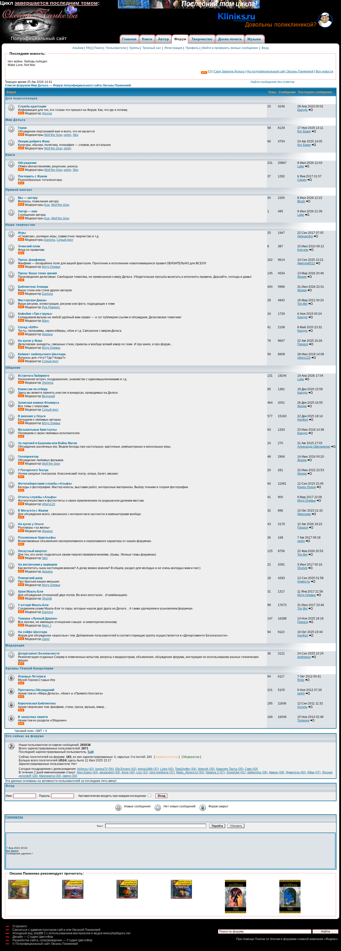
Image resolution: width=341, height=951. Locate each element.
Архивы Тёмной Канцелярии (29, 668)
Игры (22, 233)
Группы (134, 48)
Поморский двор (30, 578)
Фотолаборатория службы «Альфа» (45, 483)
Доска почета (230, 39)
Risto (300, 680)
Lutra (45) (166, 769)
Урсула (47, 113)
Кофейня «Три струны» (35, 314)
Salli (91, 752)
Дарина (47, 334)
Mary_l (46, 625)
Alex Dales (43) (87, 772)
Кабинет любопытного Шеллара (42, 354)
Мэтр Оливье (51, 267)
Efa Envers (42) (125, 769)
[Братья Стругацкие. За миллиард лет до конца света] (181, 898)
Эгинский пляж (29, 246)
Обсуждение (27, 163)
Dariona (49, 240)
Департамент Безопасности (38, 653)
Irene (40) (128, 772)
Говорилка (14, 817)
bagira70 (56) (104, 769)
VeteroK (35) (206, 769)
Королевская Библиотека (37, 703)
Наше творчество (20, 225)
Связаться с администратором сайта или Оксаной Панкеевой (56, 930)
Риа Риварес (51, 307)
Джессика (304, 514)
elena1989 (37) (148, 769)
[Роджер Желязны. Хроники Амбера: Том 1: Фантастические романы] (235, 912)
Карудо (302, 110)
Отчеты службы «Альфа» (37, 497)
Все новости (324, 71)
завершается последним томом (56, 3)
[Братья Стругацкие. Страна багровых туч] (72, 898)
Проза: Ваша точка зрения (37, 273)
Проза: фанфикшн (31, 260)
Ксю (47, 205)
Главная (129, 39)
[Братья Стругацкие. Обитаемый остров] (18, 898)
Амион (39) (276, 772)
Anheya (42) (85, 769)
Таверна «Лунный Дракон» (37, 618)
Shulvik (302, 568)
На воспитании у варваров (37, 564)
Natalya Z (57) (215, 772)
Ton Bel (302, 304)
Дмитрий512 (306, 263)
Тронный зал (152, 48)
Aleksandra (305, 236)
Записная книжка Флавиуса (38, 402)
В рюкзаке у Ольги (31, 416)
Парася (302, 344)
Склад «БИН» (28, 327)
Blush (301, 201)
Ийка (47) (314, 772)
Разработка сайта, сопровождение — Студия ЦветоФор (52, 940)
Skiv (75, 135)
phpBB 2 (40, 933)
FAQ (89, 48)
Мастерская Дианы (32, 300)
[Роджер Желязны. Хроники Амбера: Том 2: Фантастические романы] (290, 912)
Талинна (303, 720)
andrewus (304, 657)
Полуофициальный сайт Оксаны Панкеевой (46, 944)
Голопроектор (28, 456)
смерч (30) (69, 776)
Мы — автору (28, 198)
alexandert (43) (109, 772)
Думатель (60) (296, 772)
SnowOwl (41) (236, 772)
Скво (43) (251, 769)
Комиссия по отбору (33, 389)
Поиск (98, 48)
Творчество (201, 39)
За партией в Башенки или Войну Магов (47, 443)
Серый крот (65, 240)
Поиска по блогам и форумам (275, 939)
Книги (147, 39)
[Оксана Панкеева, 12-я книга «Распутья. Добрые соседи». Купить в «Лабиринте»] (189, 7)
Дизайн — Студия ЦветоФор (32, 937)
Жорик (302, 277)
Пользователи (116, 48)
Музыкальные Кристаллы (37, 429)
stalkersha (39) (257, 772)
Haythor (302, 419)
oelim (67, 135)
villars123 (304, 357)
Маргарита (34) (50, 776)
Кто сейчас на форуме (25, 736)
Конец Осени (306, 487)
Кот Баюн (304, 131)
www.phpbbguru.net (116, 933)
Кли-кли (302, 250)
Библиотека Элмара (33, 287)
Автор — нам (27, 211)
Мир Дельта (15, 120)
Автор (163, 39)
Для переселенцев (21, 98)
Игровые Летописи (32, 676)
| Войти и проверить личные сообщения (229, 48)
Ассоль (302, 707)
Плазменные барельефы (37, 537)
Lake (300, 166)
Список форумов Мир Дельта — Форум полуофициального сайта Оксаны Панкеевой (68, 85)
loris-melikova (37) (162, 772)
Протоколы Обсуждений (36, 690)
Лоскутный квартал (32, 551)
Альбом (77, 48)
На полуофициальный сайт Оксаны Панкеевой (280, 71)
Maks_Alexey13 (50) (190, 772)
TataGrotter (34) (185, 769)
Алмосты (303, 581)
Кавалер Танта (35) (229, 769)
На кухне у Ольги (30, 524)
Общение (13, 367)
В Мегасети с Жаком (33, 510)
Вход (265, 48)
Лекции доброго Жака (34, 141)
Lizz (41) (142, 772)
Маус (45, 320)
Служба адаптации (32, 106)
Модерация (14, 645)
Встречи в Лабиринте (33, 375)
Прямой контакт (18, 190)
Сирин (302, 180)
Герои (22, 128)
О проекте (19, 926)
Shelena (47, 382)
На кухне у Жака (30, 340)
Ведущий (48, 396)
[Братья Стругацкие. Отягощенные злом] (127, 897)
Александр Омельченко (313, 446)
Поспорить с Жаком (32, 176)
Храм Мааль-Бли (30, 591)
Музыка (254, 39)
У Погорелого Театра (33, 470)
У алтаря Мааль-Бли (33, 605)
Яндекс (331, 939)
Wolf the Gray (53, 135)
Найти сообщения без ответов (272, 82)
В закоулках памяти (33, 717)
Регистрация (173, 48)
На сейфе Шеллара (32, 632)
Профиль (192, 48)
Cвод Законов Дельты (229, 71)
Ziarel (46, 639)
